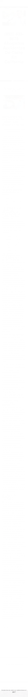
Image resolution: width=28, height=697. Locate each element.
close (1, 1)
